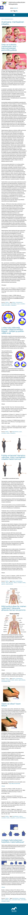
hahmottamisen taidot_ (5, 303)
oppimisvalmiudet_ (9, 584)
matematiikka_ (23, 899)
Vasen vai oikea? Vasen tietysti (11, 705)
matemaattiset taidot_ (16, 899)
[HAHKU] (14, 3)
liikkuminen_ (11, 582)
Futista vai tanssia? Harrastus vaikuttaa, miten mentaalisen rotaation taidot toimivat (13, 457)
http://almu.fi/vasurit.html (14, 783)
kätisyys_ (21, 816)
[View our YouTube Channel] (14, 11)
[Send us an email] (11, 11)
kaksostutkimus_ (14, 303)
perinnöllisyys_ (8, 305)
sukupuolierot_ (13, 305)
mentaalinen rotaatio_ (5, 433)
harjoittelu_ (3, 680)
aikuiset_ (14, 302)
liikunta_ (15, 582)
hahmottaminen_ (19, 302)
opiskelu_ (16, 680)
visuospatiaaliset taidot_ (5, 681)
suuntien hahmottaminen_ (21, 817)
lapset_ (18, 303)
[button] (1, 7)
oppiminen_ (3, 584)
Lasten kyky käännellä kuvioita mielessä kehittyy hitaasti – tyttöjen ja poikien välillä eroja (12, 330)
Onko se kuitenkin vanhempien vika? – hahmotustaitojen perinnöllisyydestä (9, 47)
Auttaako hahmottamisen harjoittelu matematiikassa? (12, 841)
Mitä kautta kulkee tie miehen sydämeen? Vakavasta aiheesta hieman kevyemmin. (13, 608)
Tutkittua (7, 302)
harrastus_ (3, 582)
